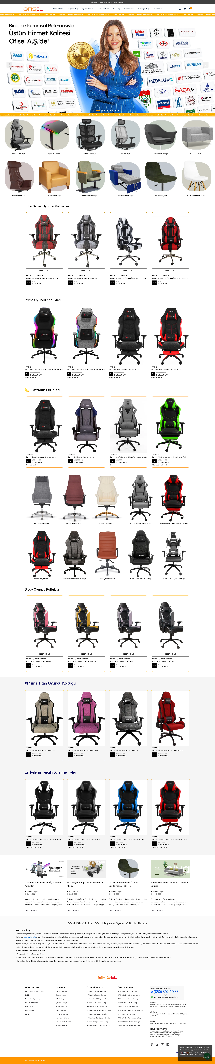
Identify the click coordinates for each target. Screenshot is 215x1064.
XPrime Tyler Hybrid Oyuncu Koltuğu (130, 1010)
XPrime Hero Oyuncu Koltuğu (97, 1006)
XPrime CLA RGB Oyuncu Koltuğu (98, 999)
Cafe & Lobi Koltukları (63, 1022)
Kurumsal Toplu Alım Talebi (34, 991)
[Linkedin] (168, 1044)
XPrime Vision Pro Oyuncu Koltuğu (130, 1018)
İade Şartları (29, 1006)
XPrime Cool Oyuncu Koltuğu (97, 1003)
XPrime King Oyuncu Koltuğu (97, 1014)
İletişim (27, 995)
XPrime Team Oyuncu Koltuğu (128, 999)
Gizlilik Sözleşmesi (31, 1003)
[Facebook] (151, 1044)
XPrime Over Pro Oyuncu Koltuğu (98, 1026)
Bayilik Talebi (29, 1010)
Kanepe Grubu (129, 9)
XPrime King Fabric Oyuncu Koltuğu (99, 1010)
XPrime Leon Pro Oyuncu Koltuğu (98, 1018)
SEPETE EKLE (44, 271)
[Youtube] (162, 1044)
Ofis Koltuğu (117, 9)
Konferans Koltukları (63, 1018)
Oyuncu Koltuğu (87, 9)
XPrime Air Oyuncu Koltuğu (96, 991)
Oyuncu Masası (104, 9)
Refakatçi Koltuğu (144, 9)
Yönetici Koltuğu (58, 9)
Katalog (27, 1014)
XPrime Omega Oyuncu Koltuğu (98, 1022)
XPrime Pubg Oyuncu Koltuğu (128, 991)
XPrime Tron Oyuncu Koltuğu (128, 1006)
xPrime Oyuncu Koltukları (126, 1014)
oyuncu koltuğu (30, 937)
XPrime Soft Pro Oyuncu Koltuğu (129, 995)
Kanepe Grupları (61, 1026)
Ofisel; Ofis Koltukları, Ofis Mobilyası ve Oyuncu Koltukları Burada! (107, 923)
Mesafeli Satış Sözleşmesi (34, 999)
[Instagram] (157, 1044)
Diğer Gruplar (157, 9)
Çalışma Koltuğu (73, 9)
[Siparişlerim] (185, 8)
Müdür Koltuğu (61, 1010)
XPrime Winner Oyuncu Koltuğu (129, 1022)
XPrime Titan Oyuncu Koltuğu (128, 1003)
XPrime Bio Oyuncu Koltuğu (96, 995)
